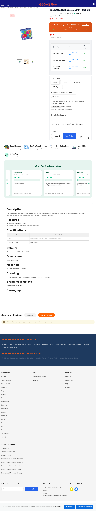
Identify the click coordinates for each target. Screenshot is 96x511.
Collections (5, 401)
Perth (24, 344)
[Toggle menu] (2, 4)
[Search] (7, 5)
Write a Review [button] (75, 16)
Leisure (3, 412)
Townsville (86, 344)
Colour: (56, 78)
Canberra (45, 344)
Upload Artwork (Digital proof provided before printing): (67, 102)
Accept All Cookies (85, 506)
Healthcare (22, 358)
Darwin (57, 344)
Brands (3, 394)
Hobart (51, 344)
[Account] (87, 5)
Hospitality (38, 358)
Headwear (4, 409)
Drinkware (4, 405)
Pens (3, 419)
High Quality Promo (39, 377)
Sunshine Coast (12, 347)
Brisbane (4, 344)
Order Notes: (58, 115)
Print (3, 426)
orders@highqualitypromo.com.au (55, 495)
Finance (50, 358)
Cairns (4, 347)
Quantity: (54, 131)
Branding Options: (62, 92)
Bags (3, 391)
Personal (4, 423)
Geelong (78, 344)
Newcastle (63, 344)
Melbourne (18, 344)
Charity (76, 358)
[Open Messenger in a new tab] (76, 489)
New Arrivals (5, 384)
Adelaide (29, 344)
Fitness (44, 358)
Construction (14, 358)
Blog (66, 384)
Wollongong (71, 344)
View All (35, 380)
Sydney (11, 344)
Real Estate (5, 358)
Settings (58, 506)
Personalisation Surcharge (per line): (67, 124)
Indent (3, 377)
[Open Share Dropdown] (88, 138)
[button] (7, 183)
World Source (6, 380)
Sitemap (67, 387)
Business (4, 398)
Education (30, 358)
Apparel (4, 387)
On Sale (4, 437)
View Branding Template (14, 285)
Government (69, 358)
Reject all (70, 506)
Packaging (4, 416)
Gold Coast (37, 344)
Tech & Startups (59, 358)
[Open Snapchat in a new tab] (71, 489)
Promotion (5, 430)
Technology (5, 433)
